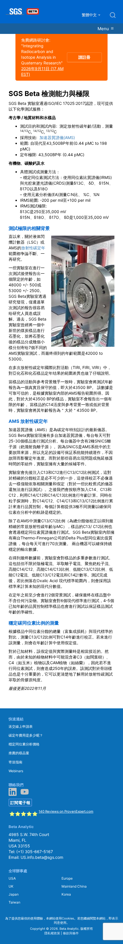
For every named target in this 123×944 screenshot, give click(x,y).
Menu (104, 28)
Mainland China (74, 886)
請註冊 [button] (84, 57)
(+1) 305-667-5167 (34, 851)
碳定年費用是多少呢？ (26, 735)
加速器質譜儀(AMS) (57, 137)
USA (12, 878)
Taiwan (14, 902)
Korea (66, 894)
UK (11, 886)
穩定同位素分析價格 (24, 744)
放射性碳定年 (33, 247)
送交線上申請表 (21, 726)
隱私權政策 (52, 933)
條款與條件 (71, 933)
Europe (67, 878)
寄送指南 (15, 762)
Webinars (16, 771)
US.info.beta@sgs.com (42, 857)
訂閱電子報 (20, 802)
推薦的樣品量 (19, 753)
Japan (14, 894)
